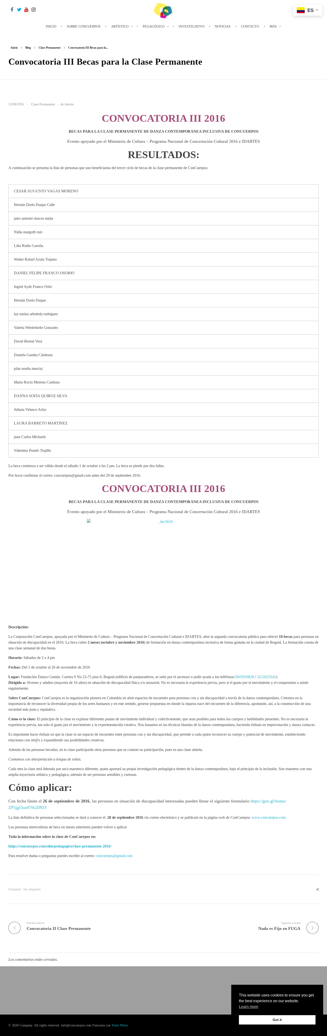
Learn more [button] (248, 1007)
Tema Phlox (120, 1025)
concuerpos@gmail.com (114, 856)
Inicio (14, 47)
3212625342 (266, 677)
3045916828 (244, 677)
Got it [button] (277, 1020)
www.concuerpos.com (269, 817)
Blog (28, 47)
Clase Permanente (50, 47)
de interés (67, 104)
